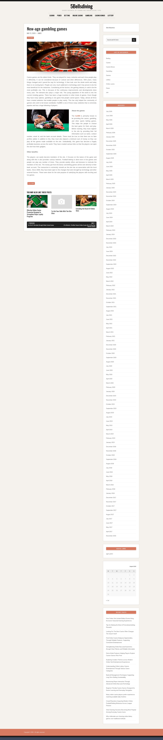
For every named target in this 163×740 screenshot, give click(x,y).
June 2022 (109, 272)
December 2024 (111, 192)
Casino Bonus (100, 15)
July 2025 (109, 162)
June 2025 (109, 166)
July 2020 (109, 366)
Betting (67, 15)
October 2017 (110, 506)
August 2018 (110, 463)
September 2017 (111, 510)
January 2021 (110, 340)
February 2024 (110, 230)
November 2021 (111, 298)
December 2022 (111, 255)
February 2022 (110, 285)
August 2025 (110, 158)
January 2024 (110, 234)
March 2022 (109, 281)
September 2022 (111, 264)
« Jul (107, 600)
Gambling (88, 15)
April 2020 (109, 379)
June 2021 (109, 319)
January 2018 (110, 493)
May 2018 (109, 476)
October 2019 (110, 404)
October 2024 (110, 200)
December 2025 (111, 141)
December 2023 (111, 238)
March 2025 (109, 179)
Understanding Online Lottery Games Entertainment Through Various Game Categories (117, 668)
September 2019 (111, 408)
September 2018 (111, 459)
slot (107, 92)
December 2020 (111, 345)
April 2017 (109, 531)
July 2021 (109, 315)
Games (108, 75)
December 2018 (111, 446)
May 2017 (109, 527)
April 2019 (109, 429)
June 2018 (109, 472)
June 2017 (109, 523)
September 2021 (111, 306)
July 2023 (109, 247)
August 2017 (110, 514)
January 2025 (110, 188)
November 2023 (111, 243)
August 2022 (110, 268)
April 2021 (109, 328)
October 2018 (110, 455)
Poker (59, 15)
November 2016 (111, 536)
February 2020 (110, 387)
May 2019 (109, 425)
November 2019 (111, 400)
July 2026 (109, 111)
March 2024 (109, 226)
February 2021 (110, 336)
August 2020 (110, 362)
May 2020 (109, 374)
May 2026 (109, 120)
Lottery (111, 15)
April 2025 (109, 175)
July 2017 (109, 519)
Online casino (78, 15)
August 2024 (110, 209)
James (40, 33)
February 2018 (110, 489)
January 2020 (110, 391)
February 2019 (110, 438)
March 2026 (109, 128)
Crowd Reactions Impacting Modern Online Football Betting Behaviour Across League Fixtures (119, 703)
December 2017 (111, 497)
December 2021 (111, 294)
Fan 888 (31, 183)
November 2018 (111, 451)
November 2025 (111, 145)
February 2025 (110, 183)
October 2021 (110, 302)
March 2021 (109, 332)
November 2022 (111, 260)
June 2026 (109, 115)
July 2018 (109, 468)
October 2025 (110, 149)
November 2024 (111, 196)
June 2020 (109, 370)
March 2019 (109, 434)
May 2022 (109, 277)
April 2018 (109, 480)
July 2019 (109, 417)
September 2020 (111, 357)
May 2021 (109, 323)
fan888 (77, 116)
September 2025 (111, 154)
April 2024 (109, 221)
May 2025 (109, 171)
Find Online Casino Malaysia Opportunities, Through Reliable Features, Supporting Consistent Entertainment (119, 640)
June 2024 (109, 217)
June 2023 (109, 251)
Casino (51, 15)
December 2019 (111, 395)
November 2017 (111, 502)
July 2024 (109, 213)
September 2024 (111, 205)
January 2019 (110, 442)
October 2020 (110, 353)
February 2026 (110, 132)
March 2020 (109, 383)
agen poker (109, 554)
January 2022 (110, 289)
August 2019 (110, 412)
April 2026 (109, 124)
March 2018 (109, 485)
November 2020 (111, 349)
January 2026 (110, 137)
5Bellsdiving (81, 6)
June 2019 (109, 421)
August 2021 (110, 311)
